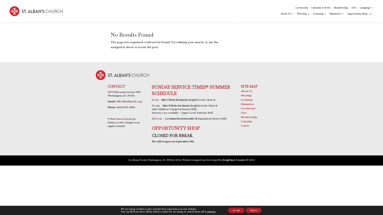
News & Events (124, 119)
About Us (286, 14)
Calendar (246, 121)
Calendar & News (321, 8)
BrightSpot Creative (234, 160)
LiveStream (248, 108)
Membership (341, 8)
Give (354, 8)
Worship (302, 14)
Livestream (302, 8)
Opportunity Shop (357, 14)
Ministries (335, 14)
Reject (253, 210)
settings (211, 211)
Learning (318, 14)
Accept (236, 210)
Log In (245, 125)
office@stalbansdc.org (129, 101)
